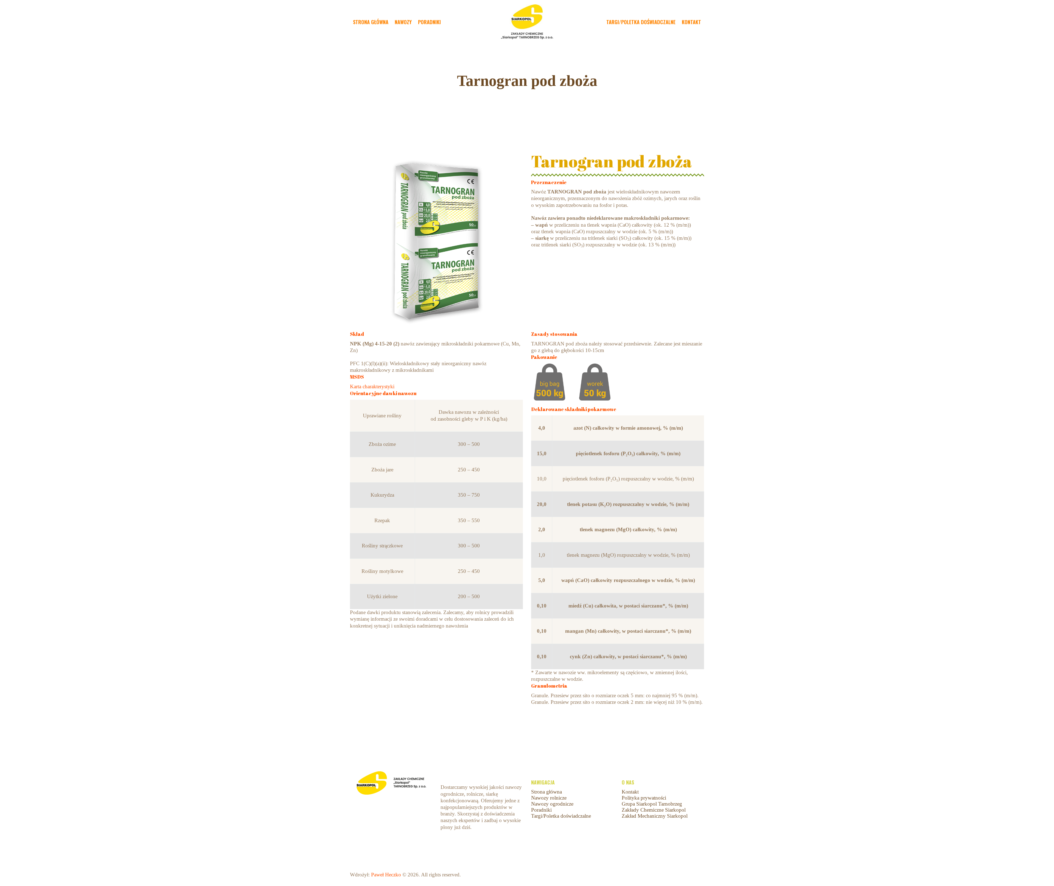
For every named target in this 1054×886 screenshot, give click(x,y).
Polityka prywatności (644, 798)
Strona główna (546, 792)
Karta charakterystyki (372, 386)
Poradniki (541, 810)
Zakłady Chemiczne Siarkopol (654, 810)
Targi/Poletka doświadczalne (561, 816)
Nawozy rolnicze (549, 798)
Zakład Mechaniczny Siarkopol (655, 816)
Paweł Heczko (386, 874)
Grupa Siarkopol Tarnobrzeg (652, 804)
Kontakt (630, 792)
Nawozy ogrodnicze (552, 804)
